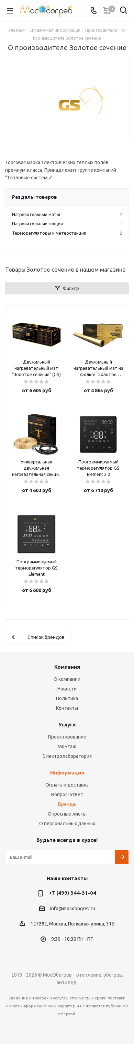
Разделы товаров (34, 197)
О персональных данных (67, 823)
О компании (67, 679)
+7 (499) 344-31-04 (72, 893)
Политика (67, 698)
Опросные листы (67, 814)
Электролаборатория (67, 756)
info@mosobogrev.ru (72, 908)
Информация (67, 772)
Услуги (67, 724)
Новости (67, 689)
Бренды (67, 804)
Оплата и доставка (67, 785)
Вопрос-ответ (67, 794)
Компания (67, 667)
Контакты (67, 708)
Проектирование (67, 737)
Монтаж (67, 746)
